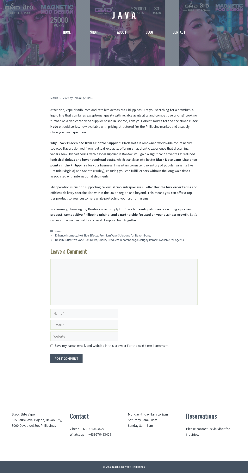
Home (67, 32)
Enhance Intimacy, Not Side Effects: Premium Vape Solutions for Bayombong (103, 235)
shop (94, 32)
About (121, 32)
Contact (178, 32)
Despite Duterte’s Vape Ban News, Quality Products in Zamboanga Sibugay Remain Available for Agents (119, 240)
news (58, 231)
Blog (149, 32)
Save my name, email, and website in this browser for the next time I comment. (112, 345)
